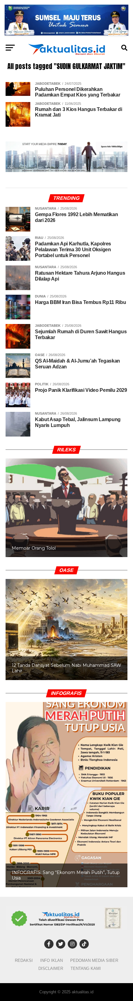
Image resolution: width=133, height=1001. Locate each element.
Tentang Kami (86, 968)
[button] (66, 507)
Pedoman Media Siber (94, 960)
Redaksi (24, 960)
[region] (66, 501)
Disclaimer (50, 968)
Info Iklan (51, 960)
